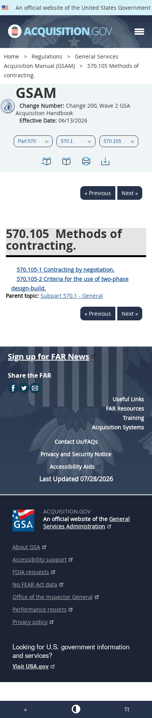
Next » (130, 193)
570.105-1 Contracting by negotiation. (66, 269)
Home (11, 56)
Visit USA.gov (30, 666)
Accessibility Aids (72, 466)
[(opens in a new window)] (24, 519)
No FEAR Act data (34, 584)
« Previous (98, 193)
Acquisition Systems (118, 427)
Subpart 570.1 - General (72, 295)
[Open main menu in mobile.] (139, 31)
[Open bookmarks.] (66, 162)
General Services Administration (86, 522)
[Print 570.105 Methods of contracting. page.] (85, 162)
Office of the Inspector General (52, 597)
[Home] (60, 31)
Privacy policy (30, 622)
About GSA (26, 547)
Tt (126, 709)
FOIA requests (30, 572)
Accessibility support (39, 559)
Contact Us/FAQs (76, 441)
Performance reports (39, 609)
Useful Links (128, 399)
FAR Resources (125, 408)
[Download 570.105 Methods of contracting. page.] (105, 162)
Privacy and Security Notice (76, 454)
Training (133, 417)
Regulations (47, 56)
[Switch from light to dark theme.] (76, 709)
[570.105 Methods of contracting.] (47, 162)
